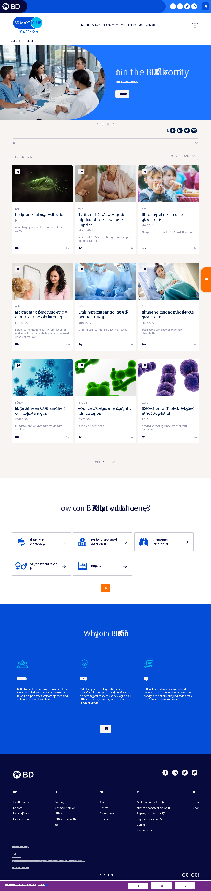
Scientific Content (87, 24)
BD (195, 794)
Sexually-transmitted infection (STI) (149, 819)
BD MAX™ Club (100, 792)
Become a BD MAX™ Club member (122, 94)
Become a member (106, 813)
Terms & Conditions (103, 874)
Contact (150, 24)
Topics (153, 794)
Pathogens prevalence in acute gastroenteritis (162, 217)
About (82, 24)
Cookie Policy (107, 874)
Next (113, 461)
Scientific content (22, 802)
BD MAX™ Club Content (14, 792)
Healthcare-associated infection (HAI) (153, 807)
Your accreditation (145, 830)
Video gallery (59, 802)
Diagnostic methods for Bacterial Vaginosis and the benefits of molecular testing (40, 314)
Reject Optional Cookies (161, 886)
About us (101, 802)
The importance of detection (40, 214)
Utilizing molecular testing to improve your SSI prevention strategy (102, 314)
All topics (105, 588)
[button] (189, 156)
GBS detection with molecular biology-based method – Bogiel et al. (167, 411)
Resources (131, 24)
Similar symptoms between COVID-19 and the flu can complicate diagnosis (39, 411)
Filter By (13, 142)
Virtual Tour (195, 807)
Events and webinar (21, 819)
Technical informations (65, 807)
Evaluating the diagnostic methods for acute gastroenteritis (168, 314)
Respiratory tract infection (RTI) (150, 813)
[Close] (205, 885)
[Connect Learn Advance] (27, 24)
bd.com (194, 802)
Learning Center (109, 24)
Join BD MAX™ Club (105, 728)
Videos (140, 24)
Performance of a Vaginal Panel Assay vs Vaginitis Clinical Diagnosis (103, 411)
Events (122, 24)
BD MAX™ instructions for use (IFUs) (65, 819)
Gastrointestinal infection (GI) (150, 802)
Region (205, 6)
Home (11, 41)
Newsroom (94, 24)
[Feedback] (206, 279)
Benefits (103, 807)
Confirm (185, 885)
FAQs (56, 824)
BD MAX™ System (139, 824)
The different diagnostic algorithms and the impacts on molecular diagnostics (101, 219)
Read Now (15, 248)
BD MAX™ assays (58, 813)
